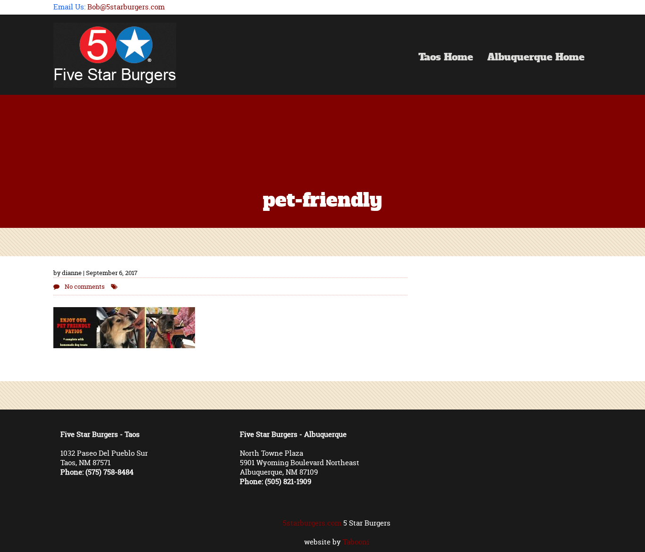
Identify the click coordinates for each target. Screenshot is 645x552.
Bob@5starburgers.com (126, 7)
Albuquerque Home (536, 58)
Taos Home (445, 58)
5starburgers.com (312, 523)
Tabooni (356, 542)
